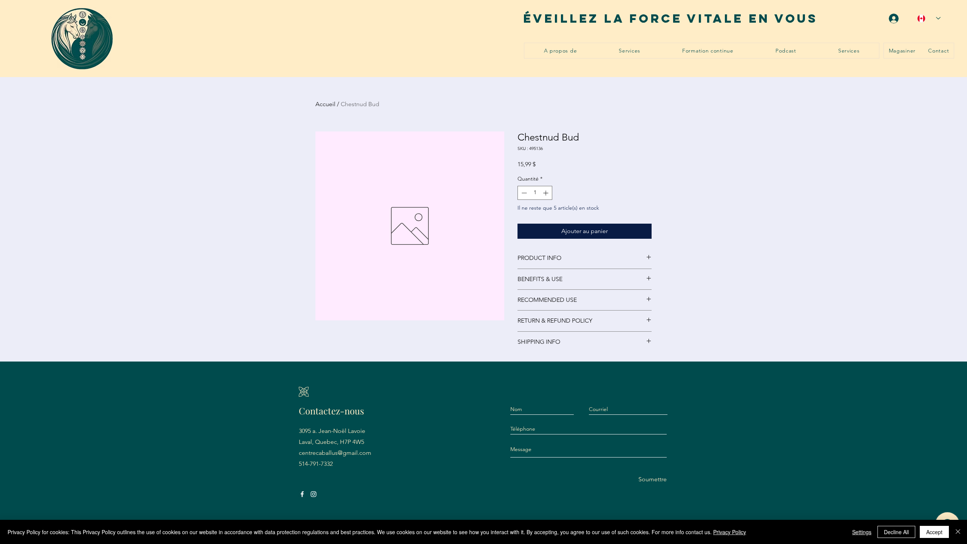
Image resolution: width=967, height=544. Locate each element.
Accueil (325, 104)
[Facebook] (302, 494)
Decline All (896, 532)
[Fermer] (957, 532)
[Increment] (546, 192)
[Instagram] (313, 494)
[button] (629, 50)
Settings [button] (861, 532)
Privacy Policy (729, 532)
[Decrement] (523, 192)
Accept (934, 532)
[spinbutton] (535, 192)
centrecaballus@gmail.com (335, 452)
